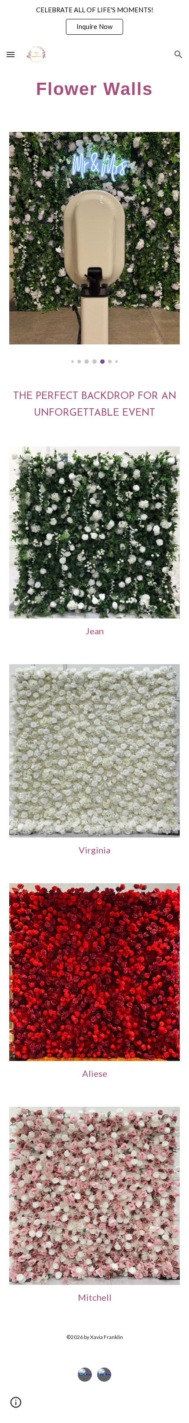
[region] (94, 21)
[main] (94, 88)
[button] (10, 54)
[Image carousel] (94, 248)
